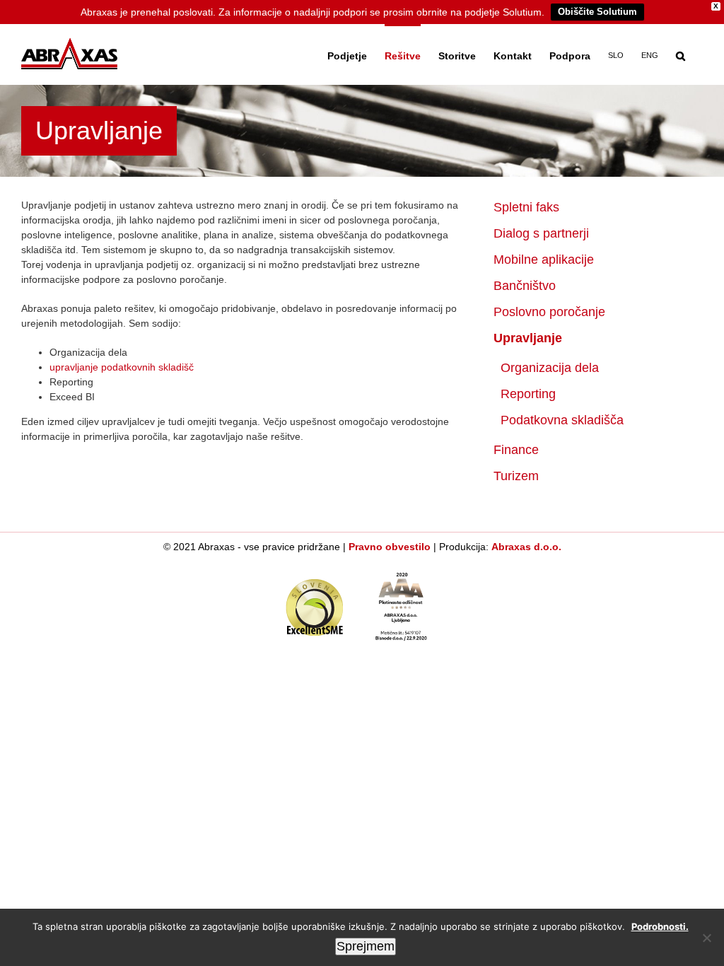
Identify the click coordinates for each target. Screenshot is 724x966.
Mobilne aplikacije (544, 259)
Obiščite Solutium (597, 11)
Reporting (528, 394)
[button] (680, 54)
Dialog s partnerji (541, 233)
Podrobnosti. (660, 926)
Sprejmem (366, 946)
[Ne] (706, 938)
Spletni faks (526, 207)
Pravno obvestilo (390, 546)
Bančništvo (525, 286)
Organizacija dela (550, 368)
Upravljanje (528, 338)
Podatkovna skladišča (562, 420)
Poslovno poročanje (549, 312)
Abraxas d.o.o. (526, 546)
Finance (516, 450)
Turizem (516, 476)
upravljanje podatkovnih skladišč (121, 367)
